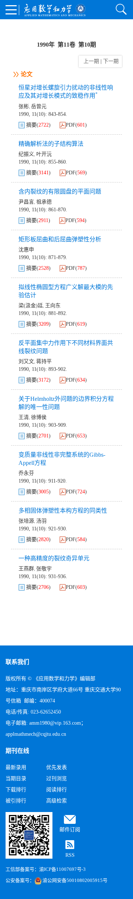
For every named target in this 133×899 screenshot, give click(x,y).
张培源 (26, 521)
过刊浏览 (56, 778)
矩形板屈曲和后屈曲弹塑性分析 (59, 239)
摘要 (31, 125)
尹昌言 (26, 202)
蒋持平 (44, 361)
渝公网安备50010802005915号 (75, 880)
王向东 (53, 305)
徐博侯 (39, 417)
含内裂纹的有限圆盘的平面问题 (59, 191)
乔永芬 (26, 473)
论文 (27, 74)
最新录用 (16, 767)
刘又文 (26, 361)
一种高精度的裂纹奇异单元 (53, 558)
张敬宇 (44, 568)
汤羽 (41, 521)
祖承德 (44, 202)
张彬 (23, 106)
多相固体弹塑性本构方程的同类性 (62, 510)
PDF (70, 125)
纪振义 (26, 154)
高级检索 (56, 801)
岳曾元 (39, 106)
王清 (23, 417)
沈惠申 (26, 249)
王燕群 (26, 568)
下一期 (111, 61)
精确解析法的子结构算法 (50, 144)
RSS (70, 855)
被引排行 (16, 801)
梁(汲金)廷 (30, 305)
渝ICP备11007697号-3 (62, 869)
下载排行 (16, 789)
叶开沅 (44, 154)
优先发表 (56, 767)
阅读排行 (56, 789)
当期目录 (16, 778)
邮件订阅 (69, 829)
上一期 (90, 61)
